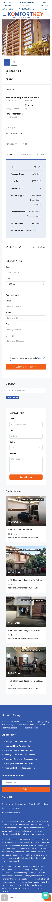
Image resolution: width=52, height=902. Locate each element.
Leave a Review (12, 397)
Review (12, 454)
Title (11, 430)
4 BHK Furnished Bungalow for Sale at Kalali (28, 681)
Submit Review (26, 477)
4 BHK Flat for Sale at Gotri (20, 529)
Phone (8, 312)
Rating (12, 442)
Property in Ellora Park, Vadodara (17, 746)
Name (8, 301)
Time (8, 278)
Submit (26, 789)
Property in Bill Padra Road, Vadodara (19, 768)
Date (8, 267)
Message (10, 336)
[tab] (7, 62)
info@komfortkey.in (8, 9)
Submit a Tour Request (26, 367)
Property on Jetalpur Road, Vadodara (19, 755)
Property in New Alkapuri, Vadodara (18, 764)
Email (8, 324)
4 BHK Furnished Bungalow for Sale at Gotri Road (30, 630)
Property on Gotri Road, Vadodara (18, 742)
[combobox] (26, 284)
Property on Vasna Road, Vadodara (18, 750)
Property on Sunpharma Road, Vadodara (20, 759)
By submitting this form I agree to (27, 359)
